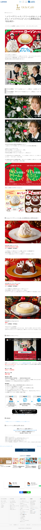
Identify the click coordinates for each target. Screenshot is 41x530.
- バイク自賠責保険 (22, 516)
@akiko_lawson (21, 414)
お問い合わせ (28, 524)
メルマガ (11, 524)
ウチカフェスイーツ (9, 12)
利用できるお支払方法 (13, 502)
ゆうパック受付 (12, 504)
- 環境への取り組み (32, 503)
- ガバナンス (31, 505)
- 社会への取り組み (32, 504)
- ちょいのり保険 (22, 515)
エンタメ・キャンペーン (4, 502)
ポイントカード (3, 503)
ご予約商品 (2, 505)
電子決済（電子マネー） (13, 509)
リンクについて (23, 524)
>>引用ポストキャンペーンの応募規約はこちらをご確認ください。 (18, 421)
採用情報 (31, 510)
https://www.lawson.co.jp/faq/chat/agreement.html (24, 430)
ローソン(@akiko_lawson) (24, 363)
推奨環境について (16, 524)
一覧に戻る (25, 450)
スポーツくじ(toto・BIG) (23, 504)
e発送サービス (12, 508)
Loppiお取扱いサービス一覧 (24, 505)
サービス (2, 504)
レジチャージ (12, 503)
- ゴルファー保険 (22, 519)
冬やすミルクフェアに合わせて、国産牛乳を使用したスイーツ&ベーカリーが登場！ (6, 446)
